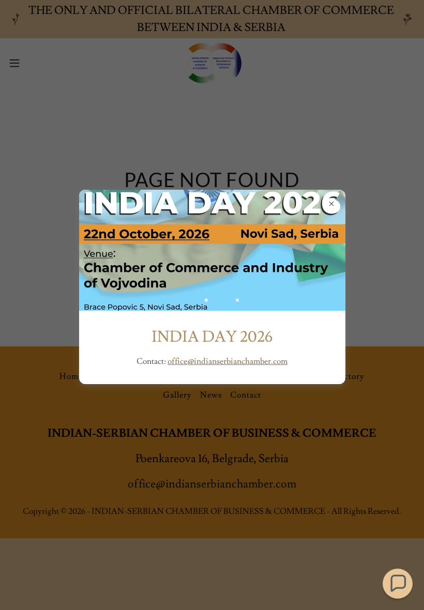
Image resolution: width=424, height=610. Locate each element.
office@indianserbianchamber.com (227, 361)
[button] (398, 584)
